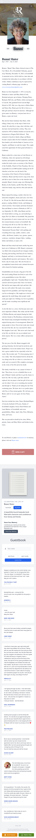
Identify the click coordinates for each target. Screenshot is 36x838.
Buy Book (17, 507)
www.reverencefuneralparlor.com (12, 87)
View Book (8, 507)
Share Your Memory (10, 531)
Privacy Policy (13, 830)
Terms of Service (22, 830)
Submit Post (18, 560)
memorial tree (22, 437)
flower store (15, 440)
